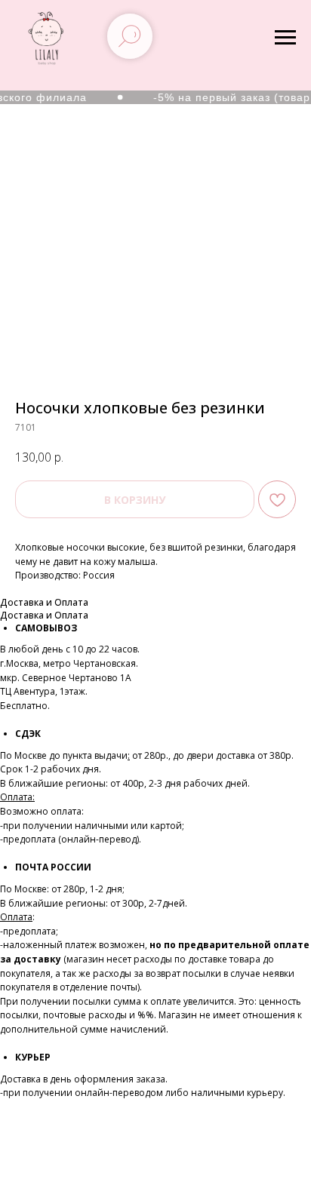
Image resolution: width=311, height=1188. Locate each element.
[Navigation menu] (285, 37)
